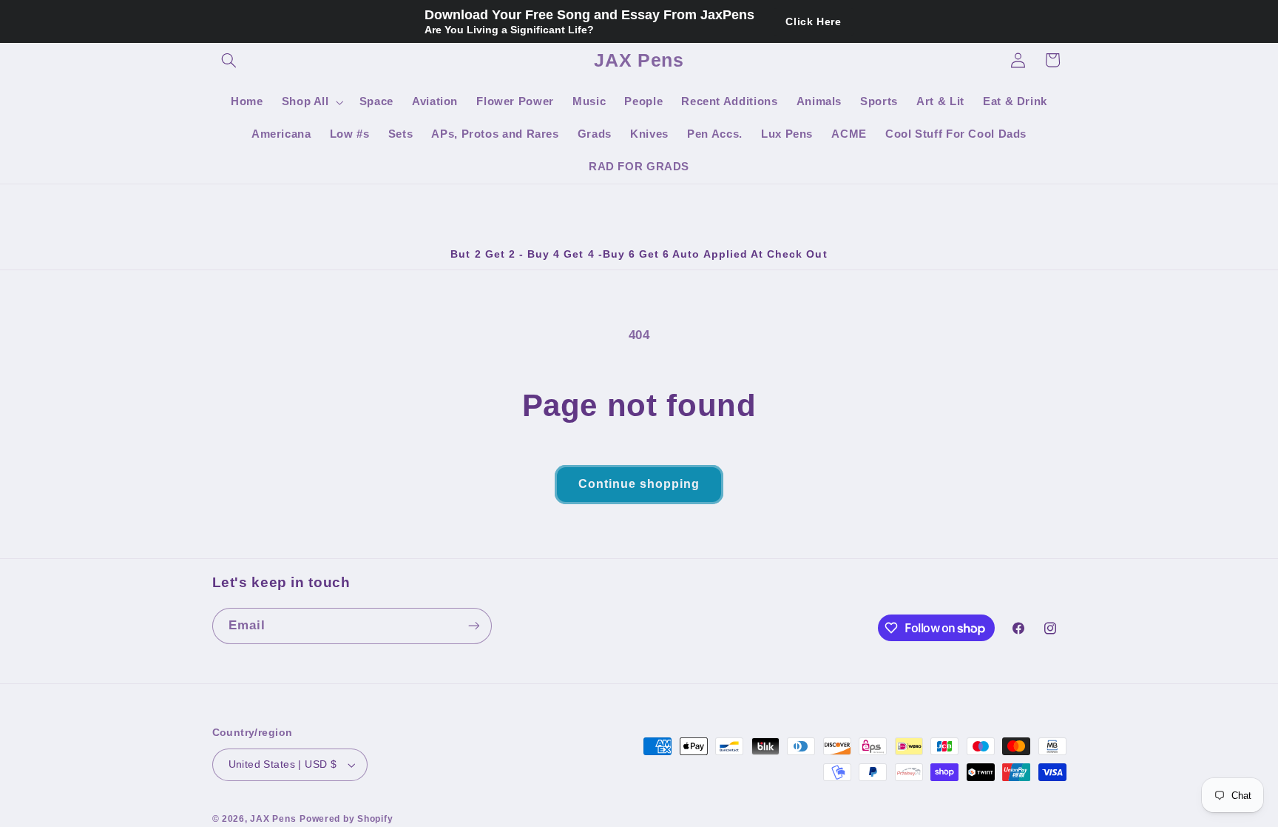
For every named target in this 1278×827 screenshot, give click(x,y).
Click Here (813, 21)
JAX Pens (273, 818)
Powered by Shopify (346, 818)
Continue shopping (639, 484)
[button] (229, 60)
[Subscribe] (473, 626)
